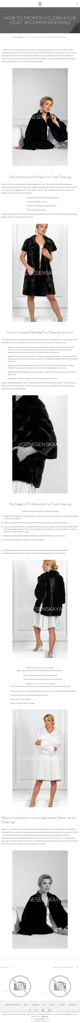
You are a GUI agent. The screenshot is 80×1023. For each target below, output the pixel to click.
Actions (62, 1005)
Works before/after (12, 1005)
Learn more (44, 1016)
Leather (52, 1005)
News (21, 37)
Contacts (72, 1005)
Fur (44, 1005)
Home (15, 37)
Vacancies (35, 1005)
